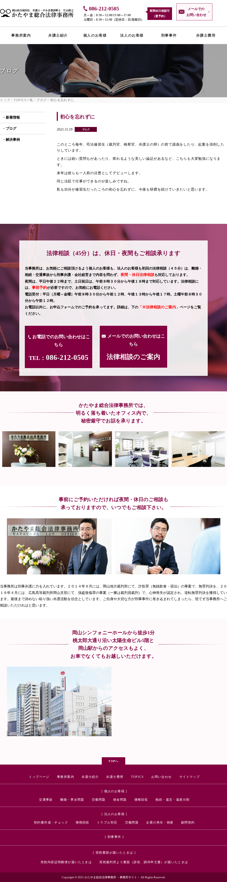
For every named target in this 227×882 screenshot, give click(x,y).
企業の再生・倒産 (159, 822)
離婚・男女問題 (72, 799)
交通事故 (46, 799)
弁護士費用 (206, 36)
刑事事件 (169, 36)
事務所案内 (21, 36)
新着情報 (13, 117)
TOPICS (137, 777)
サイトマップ (189, 777)
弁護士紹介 (58, 36)
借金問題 (120, 799)
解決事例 (13, 139)
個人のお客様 (95, 36)
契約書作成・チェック (51, 822)
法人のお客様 (132, 36)
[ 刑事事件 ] (114, 837)
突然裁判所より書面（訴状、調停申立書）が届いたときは (143, 862)
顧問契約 (188, 822)
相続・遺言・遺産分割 (172, 799)
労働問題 (99, 799)
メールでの (196, 12)
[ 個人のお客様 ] (114, 791)
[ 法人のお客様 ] (114, 814)
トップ (5, 100)
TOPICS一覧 (23, 100)
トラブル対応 (107, 822)
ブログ (42, 100)
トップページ (39, 777)
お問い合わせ (161, 777)
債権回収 (141, 799)
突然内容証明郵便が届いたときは (66, 862)
